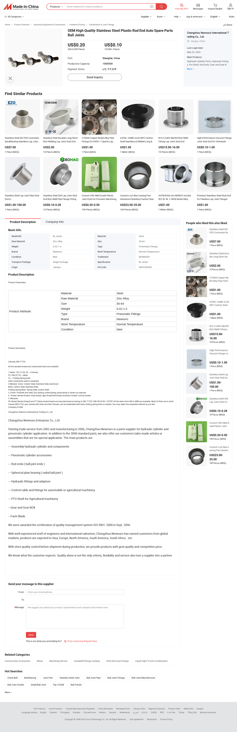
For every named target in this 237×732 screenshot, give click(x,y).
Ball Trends (76, 684)
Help (176, 16)
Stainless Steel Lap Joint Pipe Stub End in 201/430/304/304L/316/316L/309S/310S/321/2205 (219, 376)
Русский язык (90, 712)
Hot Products (39, 708)
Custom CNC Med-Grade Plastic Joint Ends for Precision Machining (219, 424)
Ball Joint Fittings (116, 677)
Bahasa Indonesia (208, 712)
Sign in (230, 8)
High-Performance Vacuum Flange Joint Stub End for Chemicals (219, 352)
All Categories (14, 16)
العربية (135, 712)
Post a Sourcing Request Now (80, 641)
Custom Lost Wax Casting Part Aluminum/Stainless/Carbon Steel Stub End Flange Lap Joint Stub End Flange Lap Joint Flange (219, 448)
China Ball (12, 677)
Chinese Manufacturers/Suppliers (80, 708)
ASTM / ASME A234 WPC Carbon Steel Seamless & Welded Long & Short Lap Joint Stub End (219, 303)
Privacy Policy (166, 719)
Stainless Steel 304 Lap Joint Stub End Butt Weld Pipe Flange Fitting (219, 400)
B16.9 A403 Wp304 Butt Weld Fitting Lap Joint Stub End (219, 327)
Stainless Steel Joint (70, 677)
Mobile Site (188, 708)
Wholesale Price (123, 708)
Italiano (102, 712)
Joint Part (48, 677)
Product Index (174, 708)
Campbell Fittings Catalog (87, 660)
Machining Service (58, 660)
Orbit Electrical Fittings (117, 660)
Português (64, 712)
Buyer (160, 16)
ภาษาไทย (171, 712)
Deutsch (112, 712)
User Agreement (136, 719)
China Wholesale (105, 708)
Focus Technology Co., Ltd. (97, 719)
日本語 (154, 712)
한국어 (145, 712)
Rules (231, 16)
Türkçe (181, 712)
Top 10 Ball (58, 684)
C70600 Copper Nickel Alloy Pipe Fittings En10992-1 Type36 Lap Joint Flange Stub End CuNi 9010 (219, 279)
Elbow (40, 660)
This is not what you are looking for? (44, 641)
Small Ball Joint (38, 684)
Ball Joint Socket (15, 684)
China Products (55, 708)
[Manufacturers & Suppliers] (20, 6)
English (43, 712)
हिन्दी (162, 712)
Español (53, 712)
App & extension (194, 16)
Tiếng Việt (192, 712)
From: (20, 592)
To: (22, 599)
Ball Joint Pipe (93, 677)
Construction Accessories (17, 660)
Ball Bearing (30, 677)
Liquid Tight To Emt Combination (151, 660)
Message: (19, 607)
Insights (200, 708)
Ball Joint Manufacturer (143, 677)
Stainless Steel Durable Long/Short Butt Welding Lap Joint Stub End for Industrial (219, 255)
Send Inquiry (95, 77)
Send (31, 634)
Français (76, 712)
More (189, 68)
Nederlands (125, 712)
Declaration (152, 719)
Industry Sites (139, 708)
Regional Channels (156, 708)
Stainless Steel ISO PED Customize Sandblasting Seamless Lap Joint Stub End (219, 231)
